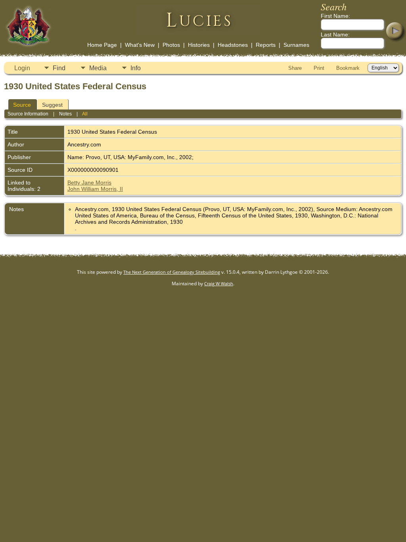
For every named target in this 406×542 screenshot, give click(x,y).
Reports (266, 45)
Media (98, 68)
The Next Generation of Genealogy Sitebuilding (171, 272)
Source (22, 105)
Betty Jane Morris (89, 182)
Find (59, 68)
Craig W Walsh (218, 283)
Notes (65, 114)
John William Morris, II (95, 189)
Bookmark (348, 68)
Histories (199, 45)
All (85, 114)
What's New (140, 45)
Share (295, 68)
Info (135, 68)
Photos (171, 45)
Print (319, 68)
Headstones (233, 45)
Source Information (28, 114)
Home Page (102, 45)
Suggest (52, 105)
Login (22, 68)
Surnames (296, 45)
